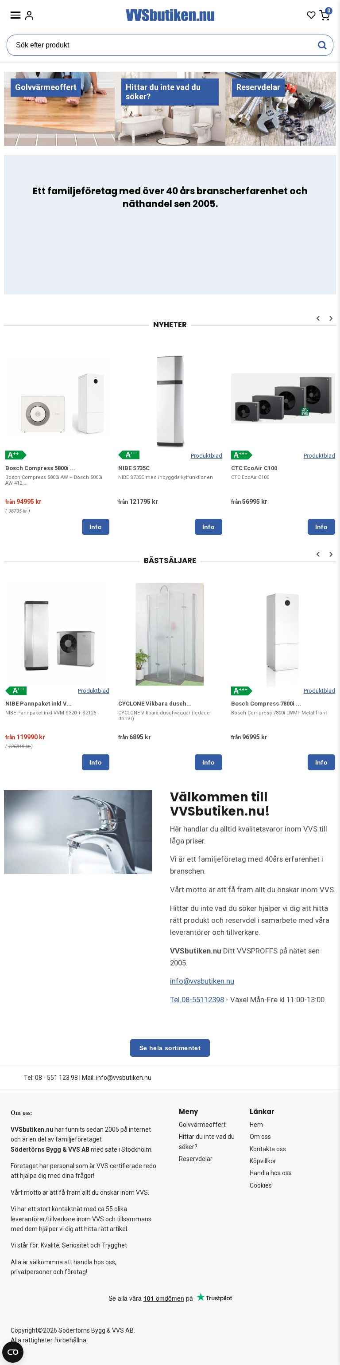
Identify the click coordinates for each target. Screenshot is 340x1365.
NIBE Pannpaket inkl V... (38, 703)
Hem (256, 1124)
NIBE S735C (134, 468)
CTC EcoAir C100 (254, 468)
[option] (57, 439)
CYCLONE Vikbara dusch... (155, 703)
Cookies (261, 1185)
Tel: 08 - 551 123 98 (51, 1077)
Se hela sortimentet (170, 1047)
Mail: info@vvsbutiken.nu (116, 1077)
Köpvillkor (263, 1161)
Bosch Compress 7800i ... (266, 703)
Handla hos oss (271, 1173)
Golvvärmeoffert (202, 1124)
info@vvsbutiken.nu (202, 981)
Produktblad (206, 455)
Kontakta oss (268, 1149)
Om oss (260, 1136)
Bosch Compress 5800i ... (40, 468)
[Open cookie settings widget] (12, 1352)
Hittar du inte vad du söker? (207, 1141)
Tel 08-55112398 (197, 999)
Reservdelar (195, 1158)
